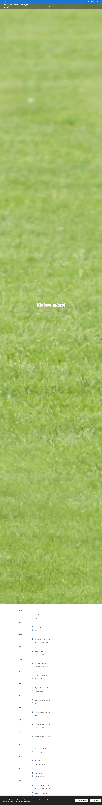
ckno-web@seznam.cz (94, 1)
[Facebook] (3, 1)
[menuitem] (45, 6)
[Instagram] (6, 1)
